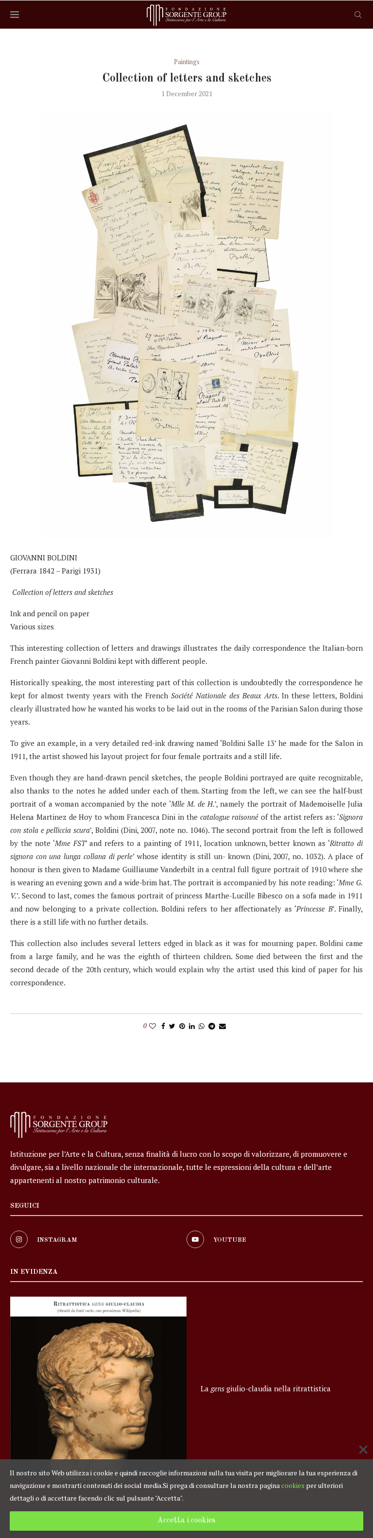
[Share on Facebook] (163, 1026)
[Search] (358, 14)
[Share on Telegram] (211, 1026)
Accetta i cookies (186, 1520)
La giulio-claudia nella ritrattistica (266, 1388)
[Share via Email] (222, 1026)
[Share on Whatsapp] (201, 1026)
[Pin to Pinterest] (182, 1026)
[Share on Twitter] (172, 1026)
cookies (293, 1485)
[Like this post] (152, 1026)
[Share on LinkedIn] (192, 1026)
